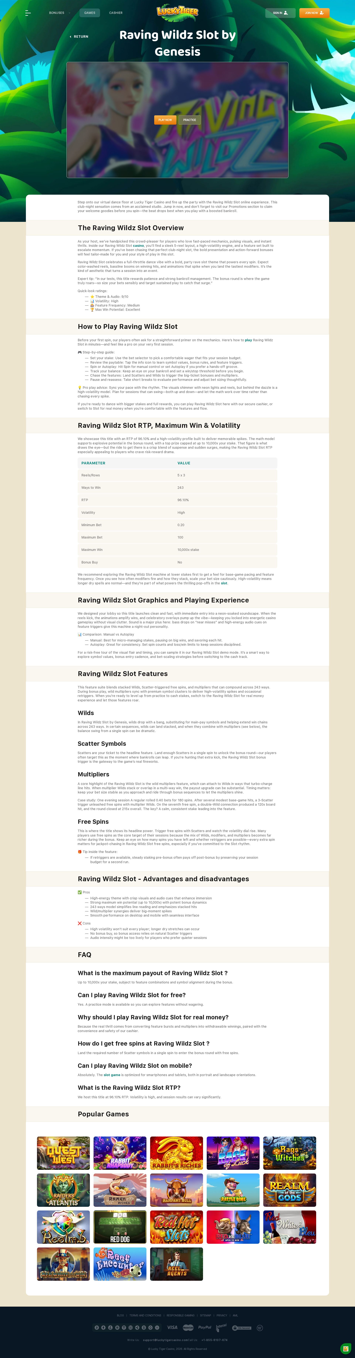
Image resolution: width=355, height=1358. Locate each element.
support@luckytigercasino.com (165, 1340)
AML (235, 1315)
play (248, 340)
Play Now (165, 119)
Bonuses (56, 13)
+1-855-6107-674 (215, 1340)
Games (89, 13)
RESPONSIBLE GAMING (181, 1315)
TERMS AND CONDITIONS (145, 1315)
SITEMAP (205, 1315)
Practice (189, 119)
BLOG (120, 1315)
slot (224, 583)
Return (81, 36)
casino (138, 246)
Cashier (115, 13)
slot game (112, 1075)
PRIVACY (222, 1315)
